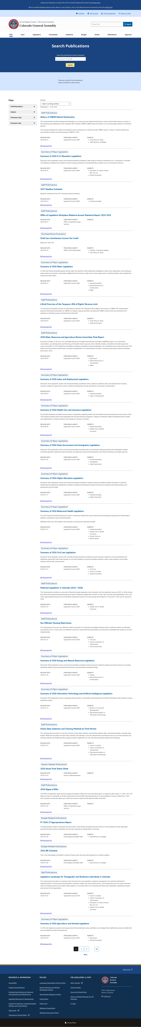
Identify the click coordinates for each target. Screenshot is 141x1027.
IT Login (73, 1004)
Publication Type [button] (16, 117)
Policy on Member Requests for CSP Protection (82, 998)
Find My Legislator (110, 13)
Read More (96, 3)
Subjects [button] (13, 112)
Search (128, 24)
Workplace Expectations (47, 1008)
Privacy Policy (44, 999)
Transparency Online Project (18, 1015)
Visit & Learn (94, 13)
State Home (13, 1010)
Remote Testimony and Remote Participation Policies (50, 989)
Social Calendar (75, 987)
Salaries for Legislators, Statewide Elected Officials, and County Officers (22, 1005)
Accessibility (13, 983)
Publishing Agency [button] (17, 106)
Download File (47, 146)
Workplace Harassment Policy (49, 1013)
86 (97, 949)
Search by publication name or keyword (70, 55)
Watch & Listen (126, 13)
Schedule (81, 13)
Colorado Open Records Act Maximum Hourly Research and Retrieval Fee (21, 993)
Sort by (42, 100)
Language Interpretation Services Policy (53, 983)
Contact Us (107, 996)
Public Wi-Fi (43, 1004)
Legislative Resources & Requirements (21, 999)
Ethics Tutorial (75, 983)
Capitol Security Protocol (17, 987)
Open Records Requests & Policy (50, 994)
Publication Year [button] (16, 123)
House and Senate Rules (78, 992)
